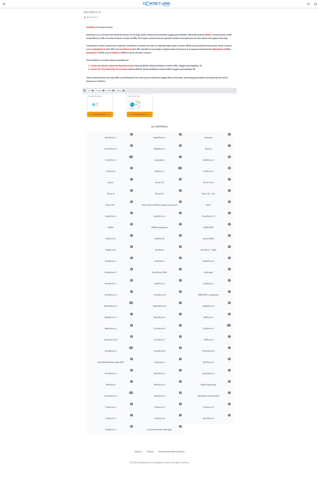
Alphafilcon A (218, 49)
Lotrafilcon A (125, 49)
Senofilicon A (216, 372)
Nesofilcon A (118, 327)
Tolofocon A (216, 405)
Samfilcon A (216, 361)
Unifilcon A (118, 417)
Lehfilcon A (216, 282)
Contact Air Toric (98, 69)
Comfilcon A (115, 52)
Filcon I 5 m (216, 181)
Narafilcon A (167, 316)
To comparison (98, 114)
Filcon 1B (168, 181)
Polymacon (167, 361)
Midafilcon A (216, 304)
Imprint (138, 451)
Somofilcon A (118, 394)
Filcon (120, 181)
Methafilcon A (118, 304)
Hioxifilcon (168, 259)
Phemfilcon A (216, 349)
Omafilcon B (167, 349)
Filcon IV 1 (119, 203)
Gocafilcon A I (216, 215)
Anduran (217, 136)
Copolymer (167, 158)
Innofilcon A (118, 282)
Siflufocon (119, 383)
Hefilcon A (119, 237)
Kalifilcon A (167, 282)
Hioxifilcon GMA (166, 271)
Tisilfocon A (118, 405)
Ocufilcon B (167, 327)
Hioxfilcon (168, 248)
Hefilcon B (168, 237)
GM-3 (218, 203)
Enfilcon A (119, 170)
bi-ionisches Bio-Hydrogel (164, 428)
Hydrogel (217, 271)
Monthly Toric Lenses (117, 69)
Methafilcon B (167, 304)
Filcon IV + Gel (216, 192)
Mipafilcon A (118, 316)
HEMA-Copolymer (166, 226)
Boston (217, 147)
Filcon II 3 (168, 192)
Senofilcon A (118, 372)
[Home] (85, 17)
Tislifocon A (167, 405)
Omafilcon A (118, 349)
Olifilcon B (217, 338)
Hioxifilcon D (118, 271)
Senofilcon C (167, 372)
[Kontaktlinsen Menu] (4, 4)
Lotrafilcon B (167, 293)
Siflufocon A (167, 383)
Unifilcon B (167, 417)
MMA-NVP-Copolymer (214, 293)
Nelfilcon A (216, 316)
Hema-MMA (216, 237)
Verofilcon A (216, 417)
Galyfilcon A (118, 215)
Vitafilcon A (118, 428)
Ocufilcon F (167, 338)
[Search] (308, 3)
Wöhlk (208, 34)
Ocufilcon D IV (118, 338)
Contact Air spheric (99, 65)
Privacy (150, 451)
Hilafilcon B (118, 248)
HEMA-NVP (216, 226)
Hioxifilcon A (216, 259)
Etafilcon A (168, 170)
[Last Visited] (315, 3)
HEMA (120, 226)
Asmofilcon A (92, 52)
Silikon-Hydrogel (215, 383)
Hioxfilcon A (118, 259)
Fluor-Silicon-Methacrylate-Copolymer (161, 203)
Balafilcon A (99, 49)
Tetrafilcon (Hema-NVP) (213, 394)
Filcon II (119, 192)
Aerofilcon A (92, 27)
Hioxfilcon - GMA (215, 248)
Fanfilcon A (216, 170)
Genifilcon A (167, 215)
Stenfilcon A (167, 394)
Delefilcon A (216, 158)
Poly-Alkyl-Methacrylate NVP (114, 361)
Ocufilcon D (216, 327)
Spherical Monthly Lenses (121, 65)
